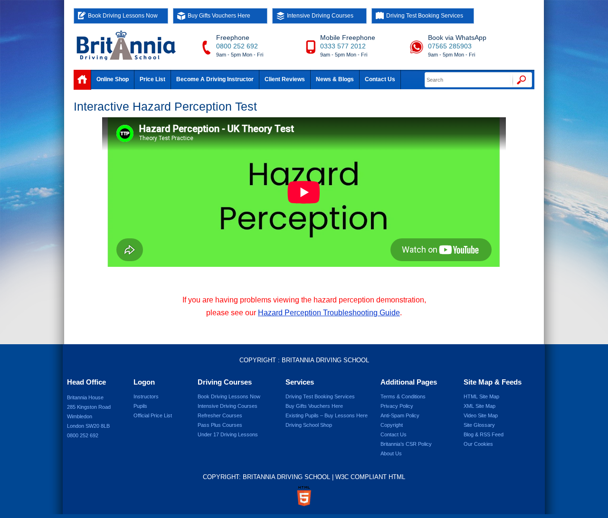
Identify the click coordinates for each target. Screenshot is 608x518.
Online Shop (112, 79)
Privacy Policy (396, 406)
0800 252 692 (237, 46)
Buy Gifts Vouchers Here (219, 15)
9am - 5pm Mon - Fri (239, 54)
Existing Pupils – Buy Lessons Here (326, 415)
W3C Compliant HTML (370, 476)
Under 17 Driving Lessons (228, 434)
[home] (82, 80)
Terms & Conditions (403, 396)
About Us (391, 453)
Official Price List (152, 415)
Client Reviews (285, 79)
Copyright (391, 425)
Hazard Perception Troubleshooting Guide (329, 313)
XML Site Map (479, 406)
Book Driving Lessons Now (123, 15)
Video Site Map (481, 415)
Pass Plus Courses (220, 425)
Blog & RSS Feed (484, 434)
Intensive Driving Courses (320, 15)
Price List (152, 79)
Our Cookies (478, 444)
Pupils (140, 406)
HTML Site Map (481, 396)
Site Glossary (479, 425)
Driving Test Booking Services (424, 15)
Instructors (146, 396)
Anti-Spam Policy (399, 415)
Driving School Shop (308, 425)
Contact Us (380, 79)
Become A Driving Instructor (215, 79)
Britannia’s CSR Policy (406, 444)
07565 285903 (450, 46)
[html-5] (304, 496)
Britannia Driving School (325, 360)
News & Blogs (335, 79)
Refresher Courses (220, 415)
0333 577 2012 (343, 46)
